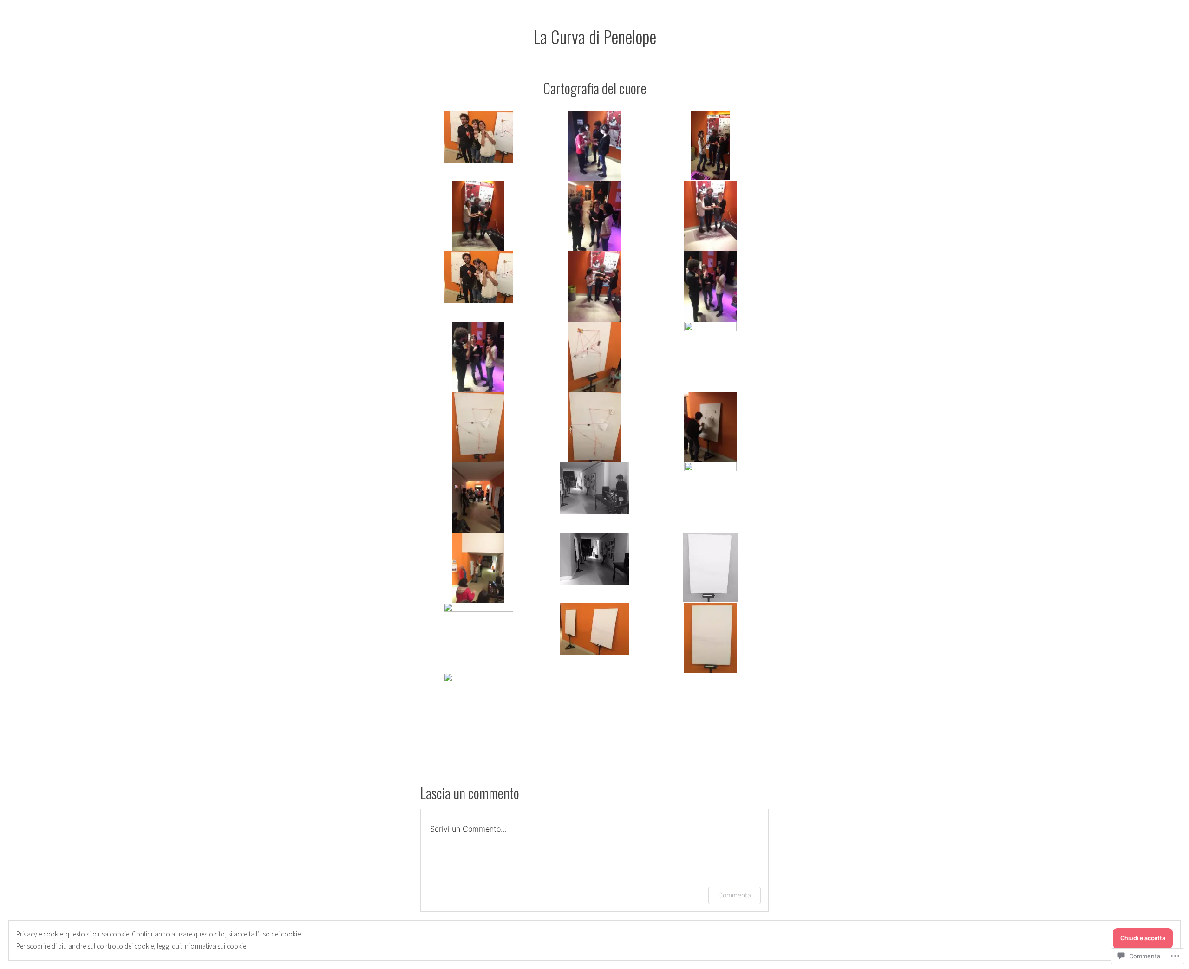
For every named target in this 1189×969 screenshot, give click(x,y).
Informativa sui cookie (214, 946)
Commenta (734, 895)
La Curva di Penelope (594, 36)
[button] (478, 137)
